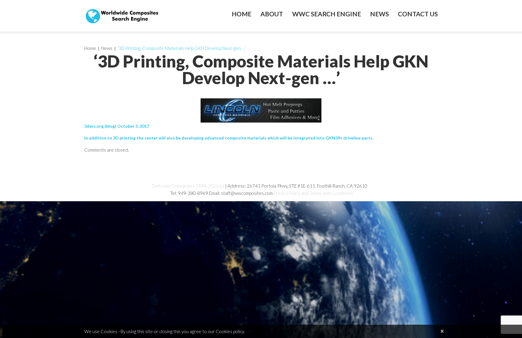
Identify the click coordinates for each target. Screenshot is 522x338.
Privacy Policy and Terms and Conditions (313, 193)
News (379, 14)
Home (241, 14)
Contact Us (418, 14)
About (271, 14)
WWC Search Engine (326, 14)
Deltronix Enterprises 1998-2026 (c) (188, 186)
